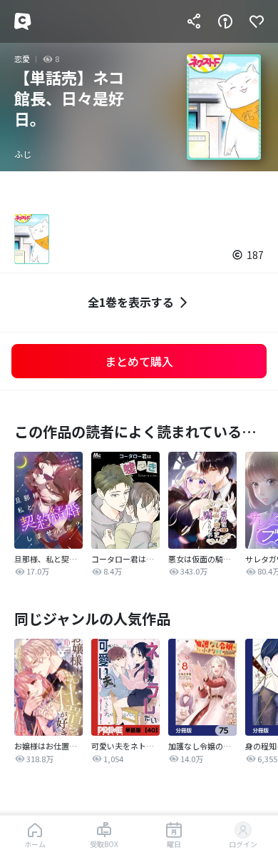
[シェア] (193, 21)
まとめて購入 (139, 361)
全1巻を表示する (131, 301)
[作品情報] (225, 21)
